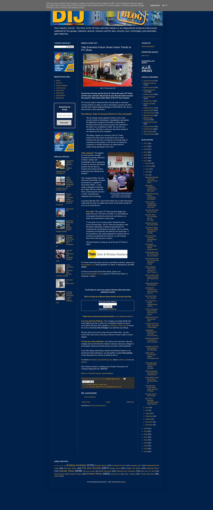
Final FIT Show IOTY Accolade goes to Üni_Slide (151, 217)
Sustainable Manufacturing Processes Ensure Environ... (152, 332)
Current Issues (61, 88)
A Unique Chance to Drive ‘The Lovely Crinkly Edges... (152, 325)
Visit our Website (61, 85)
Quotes (147, 55)
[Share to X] (88, 381)
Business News (148, 87)
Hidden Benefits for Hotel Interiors (151, 284)
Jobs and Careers (149, 113)
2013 (146, 149)
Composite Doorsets (119, 465)
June (147, 407)
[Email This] (83, 381)
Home (108, 402)
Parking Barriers (59, 474)
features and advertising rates (102, 360)
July (147, 410)
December (149, 425)
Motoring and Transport (147, 119)
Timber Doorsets (149, 134)
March (148, 169)
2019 (146, 431)
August (148, 413)
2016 (146, 158)
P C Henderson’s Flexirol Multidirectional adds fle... (151, 303)
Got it (164, 5)
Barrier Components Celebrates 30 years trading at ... (152, 340)
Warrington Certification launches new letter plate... (151, 188)
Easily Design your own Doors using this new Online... (152, 254)
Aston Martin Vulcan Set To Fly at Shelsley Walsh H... (152, 380)
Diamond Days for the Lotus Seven (151, 224)
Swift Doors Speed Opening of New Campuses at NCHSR (151, 230)
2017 (146, 161)
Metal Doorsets (148, 115)
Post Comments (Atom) (98, 405)
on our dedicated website (123, 316)
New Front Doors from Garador (151, 297)
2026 (146, 451)
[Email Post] (124, 378)
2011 (146, 143)
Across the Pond (148, 81)
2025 (146, 448)
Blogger (123, 482)
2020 (146, 434)
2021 (146, 437)
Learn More (155, 5)
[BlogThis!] (85, 381)
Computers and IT (136, 465)
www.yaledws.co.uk (88, 265)
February (149, 166)
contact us (122, 360)
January (148, 163)
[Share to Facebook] (90, 381)
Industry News (102, 384)
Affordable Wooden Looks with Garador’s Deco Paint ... (151, 180)
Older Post (130, 402)
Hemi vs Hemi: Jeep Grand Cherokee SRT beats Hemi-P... (152, 277)
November (149, 422)
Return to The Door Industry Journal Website (97, 373)
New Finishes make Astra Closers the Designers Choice (152, 261)
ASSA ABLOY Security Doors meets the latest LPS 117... (151, 290)
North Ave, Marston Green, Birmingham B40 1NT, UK (105, 386)
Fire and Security (149, 97)
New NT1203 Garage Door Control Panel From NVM (150, 204)
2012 (146, 146)
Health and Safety (149, 104)
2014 (146, 152)
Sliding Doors (115, 474)
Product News (148, 129)
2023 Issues (60, 90)
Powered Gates (148, 126)
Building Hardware (92, 384)
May (147, 175)
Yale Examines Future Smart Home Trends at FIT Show (151, 388)
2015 (146, 155)
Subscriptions (60, 95)
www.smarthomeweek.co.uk (91, 274)
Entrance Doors (148, 94)
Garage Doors (148, 101)
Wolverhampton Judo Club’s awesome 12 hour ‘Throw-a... (151, 269)
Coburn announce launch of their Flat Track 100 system (151, 311)
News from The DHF (150, 122)
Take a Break (147, 131)
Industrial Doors (148, 108)
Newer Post (86, 402)
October (148, 419)
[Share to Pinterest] (92, 381)
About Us (59, 83)
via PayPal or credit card (117, 325)
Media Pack (60, 98)
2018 (146, 428)
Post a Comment (89, 397)
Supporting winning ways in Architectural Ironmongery (151, 196)
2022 (146, 440)
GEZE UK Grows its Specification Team (151, 319)
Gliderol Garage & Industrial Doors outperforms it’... (151, 373)
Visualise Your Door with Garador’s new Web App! (152, 348)
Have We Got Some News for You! (152, 211)
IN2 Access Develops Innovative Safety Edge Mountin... (152, 401)
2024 (146, 446)
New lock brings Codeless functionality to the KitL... (151, 238)
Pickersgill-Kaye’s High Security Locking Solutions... (151, 365)
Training (57, 476)
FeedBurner (112, 309)
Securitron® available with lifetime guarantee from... (152, 246)
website (84, 362)
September (149, 416)
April (147, 172)
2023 (146, 443)
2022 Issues (60, 93)
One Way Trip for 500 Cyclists (151, 395)
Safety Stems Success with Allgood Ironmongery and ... (152, 356)
